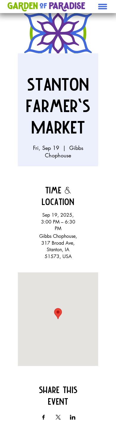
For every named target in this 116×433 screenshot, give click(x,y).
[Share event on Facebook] (43, 417)
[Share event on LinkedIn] (73, 417)
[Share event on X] (58, 417)
